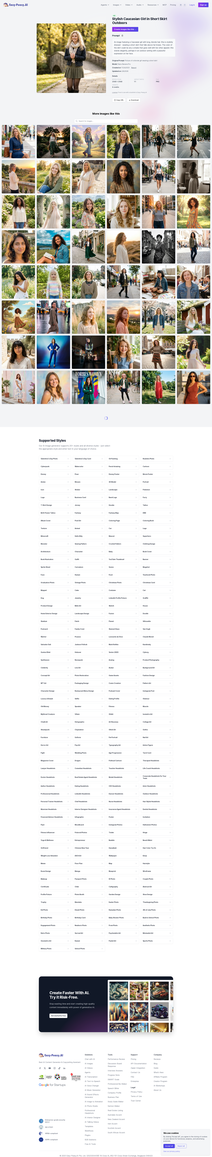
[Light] (184, 5)
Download (135, 100)
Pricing (173, 5)
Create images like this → (125, 29)
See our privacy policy (171, 1151)
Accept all (169, 1146)
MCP (165, 5)
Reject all (181, 1146)
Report (133, 68)
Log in (192, 5)
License (114, 92)
